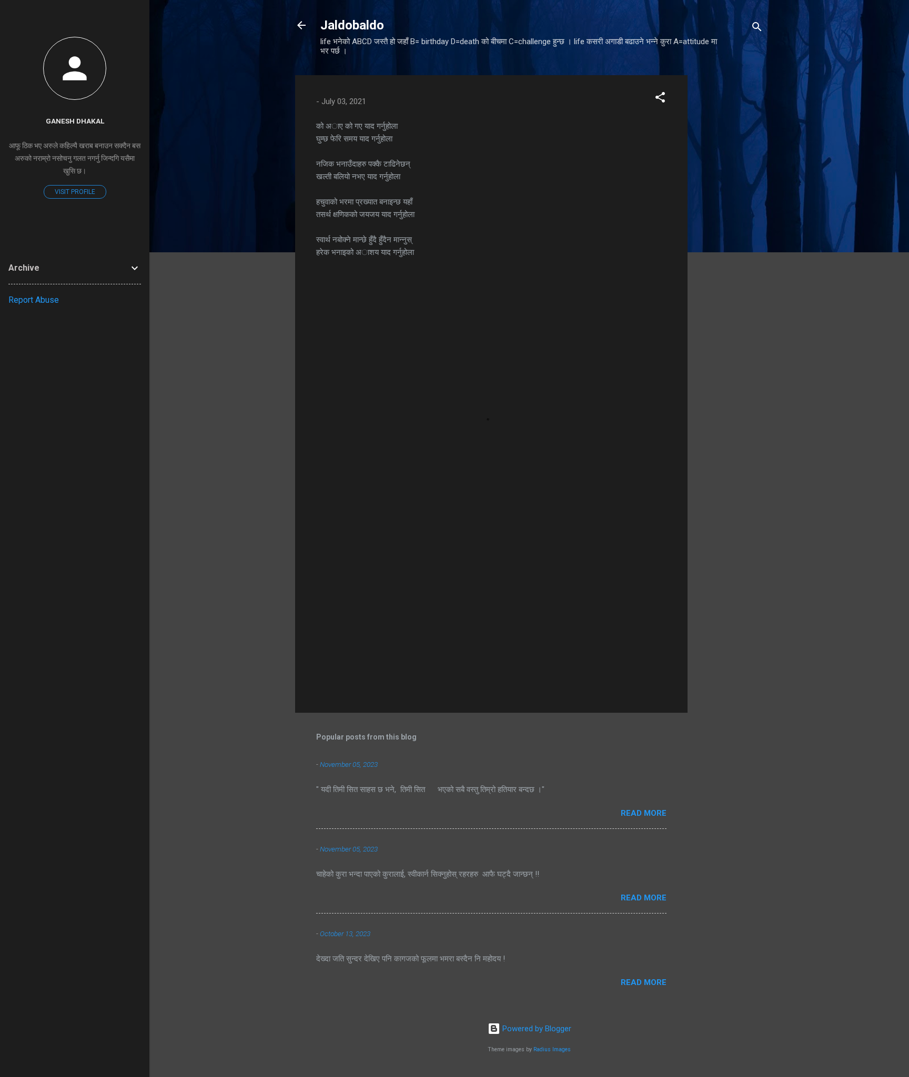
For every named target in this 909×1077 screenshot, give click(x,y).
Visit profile (75, 192)
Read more (643, 813)
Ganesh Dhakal (75, 121)
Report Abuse (33, 300)
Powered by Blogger (535, 1028)
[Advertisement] (729, 233)
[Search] (757, 29)
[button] (660, 99)
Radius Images (552, 1049)
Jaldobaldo (352, 25)
